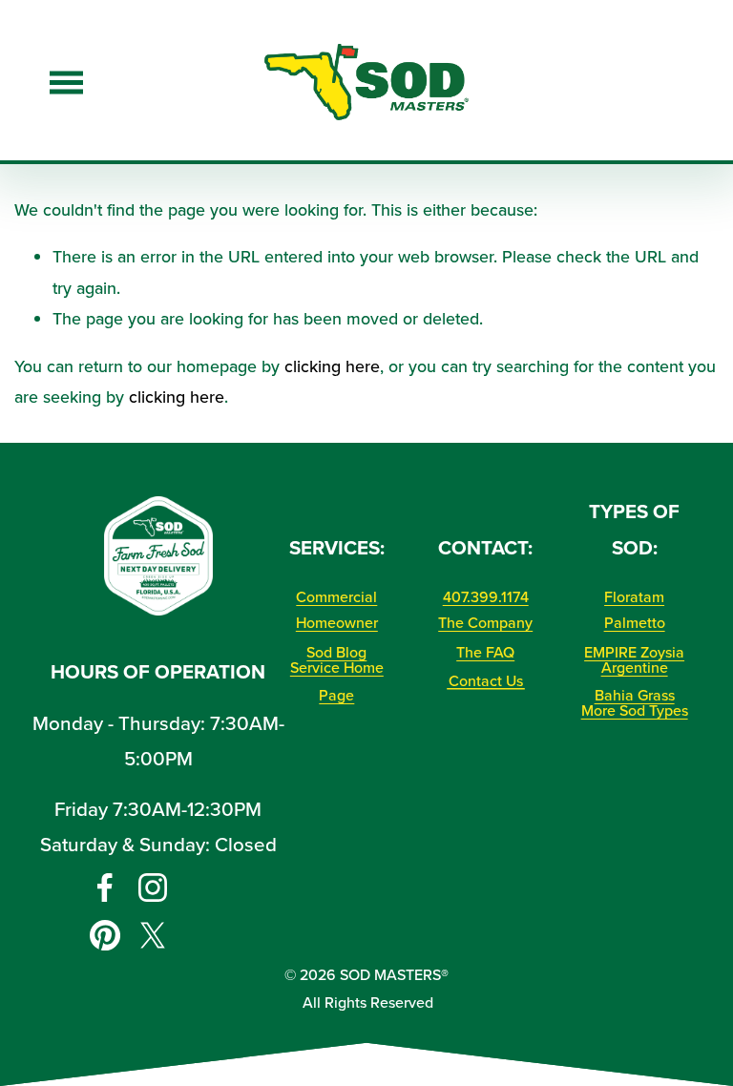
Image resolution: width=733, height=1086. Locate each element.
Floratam (634, 596)
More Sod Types (634, 710)
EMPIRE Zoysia (634, 651)
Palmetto (634, 622)
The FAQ (485, 651)
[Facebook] (105, 887)
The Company (485, 622)
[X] (152, 935)
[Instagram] (152, 887)
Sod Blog (336, 651)
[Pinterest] (105, 935)
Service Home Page (337, 681)
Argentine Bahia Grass (635, 681)
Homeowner (337, 622)
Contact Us (486, 680)
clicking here (332, 366)
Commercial (336, 596)
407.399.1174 (486, 596)
